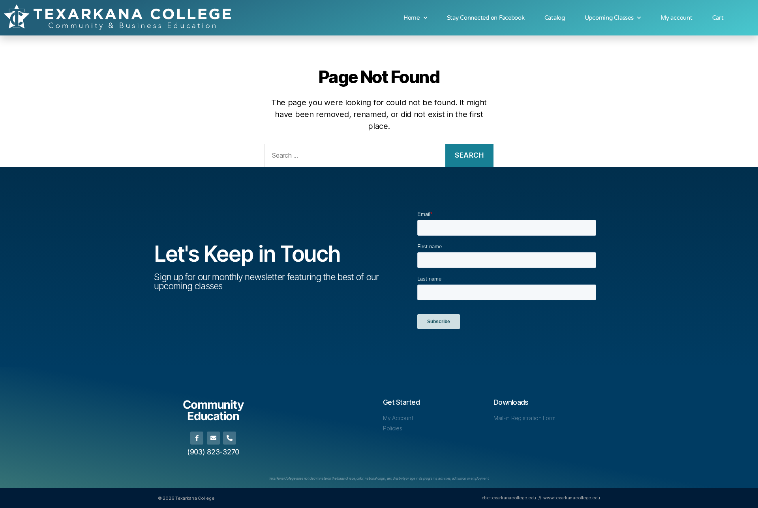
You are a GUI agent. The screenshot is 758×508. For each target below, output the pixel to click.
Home (411, 17)
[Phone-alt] (229, 438)
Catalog (554, 17)
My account (676, 17)
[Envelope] (213, 438)
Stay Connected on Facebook (486, 17)
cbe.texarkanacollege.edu (509, 498)
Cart (718, 17)
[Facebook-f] (196, 438)
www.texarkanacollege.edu (571, 498)
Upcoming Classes (609, 17)
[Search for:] (351, 157)
